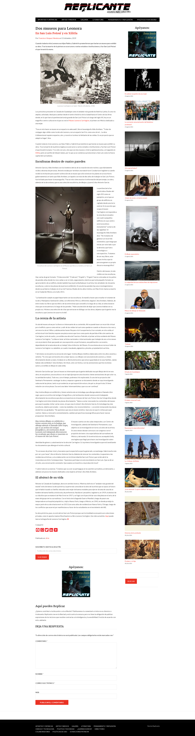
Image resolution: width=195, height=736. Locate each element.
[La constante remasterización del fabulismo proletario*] (142, 111)
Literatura (98, 20)
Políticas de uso (60, 732)
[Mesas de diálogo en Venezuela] (142, 299)
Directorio (100, 729)
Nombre (39, 674)
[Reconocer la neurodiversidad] (142, 417)
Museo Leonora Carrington (79, 120)
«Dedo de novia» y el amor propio (136, 198)
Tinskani (127, 344)
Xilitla (37, 153)
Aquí (107, 516)
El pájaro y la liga (130, 561)
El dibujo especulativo (132, 254)
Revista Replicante (153, 726)
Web (37, 692)
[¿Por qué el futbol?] (142, 149)
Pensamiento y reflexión (120, 20)
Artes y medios (69, 20)
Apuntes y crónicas (47, 20)
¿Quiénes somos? (84, 729)
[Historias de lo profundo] (142, 514)
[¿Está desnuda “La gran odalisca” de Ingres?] (142, 478)
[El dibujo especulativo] (142, 229)
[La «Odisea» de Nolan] (142, 447)
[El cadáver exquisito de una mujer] (142, 80)
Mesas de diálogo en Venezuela (135, 311)
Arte (47, 538)
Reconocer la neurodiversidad (134, 428)
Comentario (41, 641)
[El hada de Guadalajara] (142, 361)
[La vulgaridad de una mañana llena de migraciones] (142, 271)
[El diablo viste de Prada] (142, 389)
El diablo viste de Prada (132, 400)
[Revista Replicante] (97, 8)
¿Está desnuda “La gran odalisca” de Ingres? (139, 489)
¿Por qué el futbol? (131, 168)
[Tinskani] (142, 330)
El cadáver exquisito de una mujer (136, 94)
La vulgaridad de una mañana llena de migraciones (141, 282)
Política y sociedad (147, 20)
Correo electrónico (45, 683)
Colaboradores (42, 732)
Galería (84, 20)
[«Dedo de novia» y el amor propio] (142, 186)
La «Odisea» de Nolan (132, 461)
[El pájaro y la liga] (142, 550)
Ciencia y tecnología (44, 729)
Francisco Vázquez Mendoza (49, 38)
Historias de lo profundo (133, 533)
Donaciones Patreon (79, 732)
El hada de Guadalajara (132, 372)
